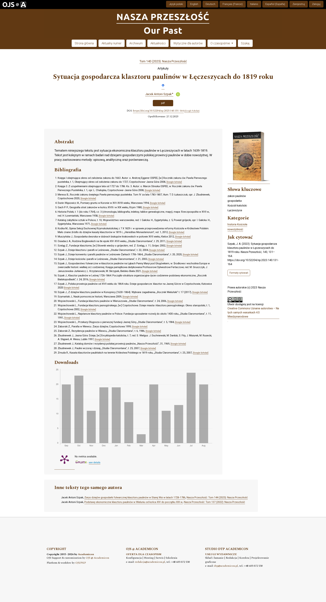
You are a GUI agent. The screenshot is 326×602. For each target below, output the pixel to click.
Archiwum (136, 43)
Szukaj (245, 43)
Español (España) (275, 4)
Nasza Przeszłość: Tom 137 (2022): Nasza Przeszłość (214, 502)
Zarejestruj (299, 4)
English (194, 4)
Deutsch (210, 4)
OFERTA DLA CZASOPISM (143, 554)
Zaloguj (316, 4)
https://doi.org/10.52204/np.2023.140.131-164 (158, 111)
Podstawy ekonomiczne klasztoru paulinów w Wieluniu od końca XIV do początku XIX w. (133, 502)
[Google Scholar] (163, 85)
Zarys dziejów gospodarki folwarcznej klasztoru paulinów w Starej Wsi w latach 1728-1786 (134, 497)
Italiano (254, 4)
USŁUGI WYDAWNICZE (221, 554)
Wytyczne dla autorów (188, 43)
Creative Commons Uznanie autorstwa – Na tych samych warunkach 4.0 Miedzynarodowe (253, 312)
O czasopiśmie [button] (221, 43)
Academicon (86, 554)
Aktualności (158, 43)
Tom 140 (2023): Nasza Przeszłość (163, 61)
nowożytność (235, 229)
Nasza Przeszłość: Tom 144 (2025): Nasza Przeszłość (217, 497)
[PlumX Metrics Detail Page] (64, 459)
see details (94, 462)
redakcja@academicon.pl (150, 562)
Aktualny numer (112, 43)
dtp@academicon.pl (226, 566)
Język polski (176, 4)
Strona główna (84, 43)
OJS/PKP (80, 563)
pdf (163, 103)
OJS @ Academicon (97, 558)
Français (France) (233, 4)
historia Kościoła (237, 224)
